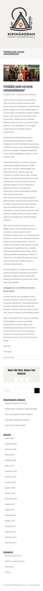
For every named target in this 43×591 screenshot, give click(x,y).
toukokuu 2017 (10, 526)
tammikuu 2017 (11, 543)
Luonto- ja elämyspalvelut (15, 561)
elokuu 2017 (9, 510)
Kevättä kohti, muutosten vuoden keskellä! (21, 409)
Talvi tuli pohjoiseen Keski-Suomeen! (19, 414)
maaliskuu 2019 (11, 471)
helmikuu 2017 (10, 537)
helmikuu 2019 (10, 477)
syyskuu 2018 (10, 488)
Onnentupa (9, 567)
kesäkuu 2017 (10, 521)
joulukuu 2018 (10, 482)
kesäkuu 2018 (10, 493)
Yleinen (8, 572)
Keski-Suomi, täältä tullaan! (15, 425)
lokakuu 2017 (10, 504)
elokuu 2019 (9, 466)
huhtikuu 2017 (10, 532)
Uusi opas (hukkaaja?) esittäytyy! (17, 420)
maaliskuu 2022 (11, 444)
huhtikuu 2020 (10, 460)
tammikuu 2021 (11, 449)
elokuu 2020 (9, 455)
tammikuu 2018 (11, 499)
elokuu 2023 (9, 438)
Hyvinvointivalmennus (13, 556)
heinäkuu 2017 (10, 515)
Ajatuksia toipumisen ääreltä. (16, 403)
